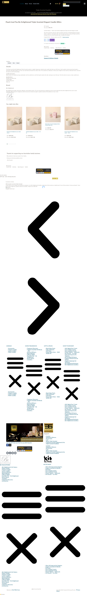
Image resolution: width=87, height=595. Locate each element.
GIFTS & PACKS (48, 346)
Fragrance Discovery (32, 348)
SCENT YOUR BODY (68, 346)
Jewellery (29, 359)
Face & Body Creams (70, 349)
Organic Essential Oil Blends (53, 468)
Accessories (11, 348)
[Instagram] (10, 445)
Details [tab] (9, 63)
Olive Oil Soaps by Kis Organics (54, 467)
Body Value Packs (50, 348)
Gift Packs (48, 351)
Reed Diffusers (31, 353)
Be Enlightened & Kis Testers (9, 467)
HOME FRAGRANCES (31, 346)
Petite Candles (12, 352)
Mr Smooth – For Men (71, 353)
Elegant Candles (12, 349)
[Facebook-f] (7, 445)
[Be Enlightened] (10, 99)
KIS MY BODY (47, 464)
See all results (66, 5)
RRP (45, 26)
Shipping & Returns (51, 437)
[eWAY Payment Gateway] (62, 54)
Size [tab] (14, 63)
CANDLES (9, 346)
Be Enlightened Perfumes (71, 363)
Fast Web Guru (16, 590)
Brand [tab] (18, 63)
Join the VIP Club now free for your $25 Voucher (43, 14)
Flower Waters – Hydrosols (72, 352)
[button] (22, 4)
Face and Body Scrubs (70, 351)
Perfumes (48, 469)
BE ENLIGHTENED (5, 465)
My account (49, 438)
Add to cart (52, 40)
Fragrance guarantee (66, 37)
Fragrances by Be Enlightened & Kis (55, 442)
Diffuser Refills (31, 354)
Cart (47, 440)
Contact (48, 436)
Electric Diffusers (31, 352)
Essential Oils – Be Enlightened (32, 356)
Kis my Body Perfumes (71, 357)
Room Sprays (30, 358)
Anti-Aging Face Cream (71, 348)
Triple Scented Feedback (52, 443)
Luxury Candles (12, 351)
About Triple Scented (51, 441)
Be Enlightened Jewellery (71, 364)
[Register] (50, 4)
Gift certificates (50, 349)
